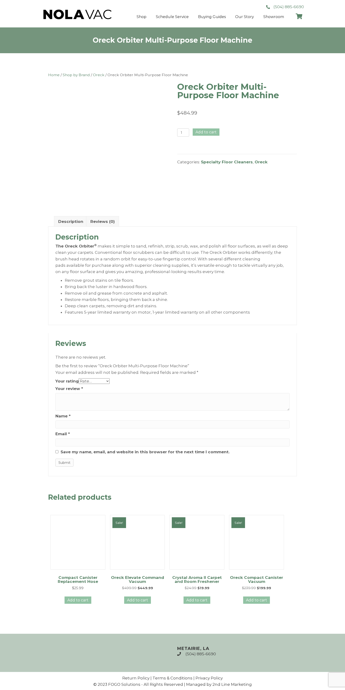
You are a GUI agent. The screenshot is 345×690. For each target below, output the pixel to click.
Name (63, 416)
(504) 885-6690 (200, 654)
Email (62, 434)
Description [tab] (70, 221)
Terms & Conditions (172, 678)
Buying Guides (212, 17)
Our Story (244, 17)
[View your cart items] (299, 16)
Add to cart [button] (77, 600)
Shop (141, 17)
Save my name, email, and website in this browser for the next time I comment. (145, 452)
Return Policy (136, 678)
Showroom (273, 17)
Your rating (67, 381)
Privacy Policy (209, 678)
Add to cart (206, 132)
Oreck (98, 75)
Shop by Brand (76, 75)
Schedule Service (172, 17)
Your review (69, 388)
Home (54, 75)
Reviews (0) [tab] (102, 221)
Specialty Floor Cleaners (227, 162)
